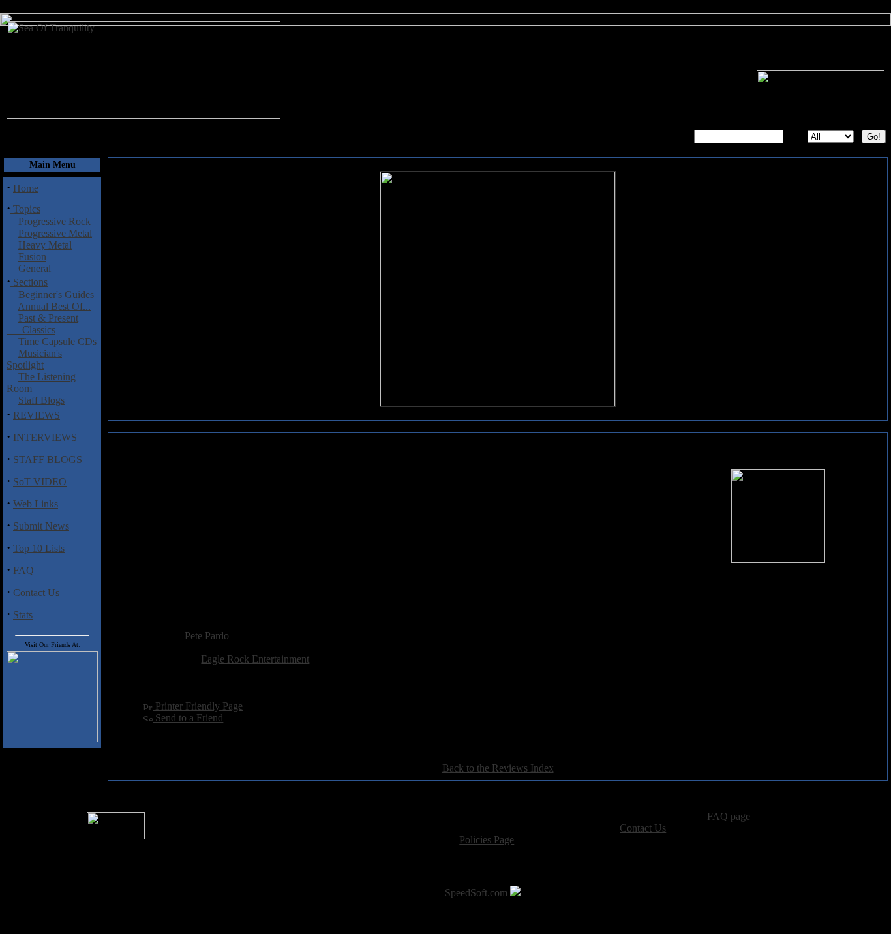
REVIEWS (36, 415)
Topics (25, 209)
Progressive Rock (54, 221)
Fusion (32, 256)
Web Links (35, 503)
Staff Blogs (41, 400)
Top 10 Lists (39, 548)
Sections (29, 282)
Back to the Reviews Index (498, 768)
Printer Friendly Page (198, 706)
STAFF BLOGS (47, 459)
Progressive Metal (55, 233)
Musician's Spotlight (34, 359)
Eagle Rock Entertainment (255, 659)
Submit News (41, 526)
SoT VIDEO (40, 481)
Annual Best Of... (54, 306)
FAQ (23, 570)
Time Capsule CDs (57, 341)
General (34, 268)
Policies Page (486, 839)
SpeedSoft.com (477, 892)
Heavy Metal (45, 244)
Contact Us (36, 592)
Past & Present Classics (42, 323)
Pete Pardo (207, 635)
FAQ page (728, 816)
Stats (23, 614)
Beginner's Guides (56, 294)
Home (25, 188)
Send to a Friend (188, 717)
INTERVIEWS (45, 437)
